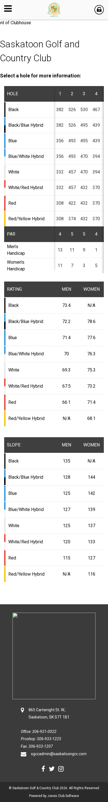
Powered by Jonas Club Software (54, 796)
